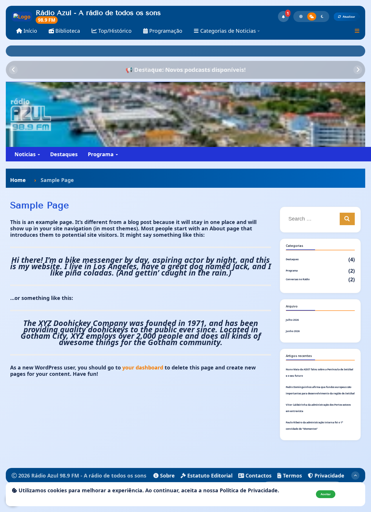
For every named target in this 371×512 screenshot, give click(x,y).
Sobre (167, 475)
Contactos (258, 475)
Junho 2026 (293, 331)
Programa (101, 154)
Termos (291, 475)
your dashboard (142, 367)
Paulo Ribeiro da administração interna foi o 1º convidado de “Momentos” (314, 425)
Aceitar (326, 494)
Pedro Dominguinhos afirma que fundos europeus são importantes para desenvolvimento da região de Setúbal (320, 390)
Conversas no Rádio (298, 279)
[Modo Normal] (311, 16)
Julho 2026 (292, 319)
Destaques (64, 154)
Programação (165, 30)
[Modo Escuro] (322, 16)
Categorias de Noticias (228, 30)
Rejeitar (348, 494)
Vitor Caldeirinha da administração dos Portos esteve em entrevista (318, 408)
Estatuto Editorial (209, 475)
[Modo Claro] (301, 16)
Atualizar (349, 16)
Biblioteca (67, 30)
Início (29, 30)
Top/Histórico (114, 30)
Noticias (25, 154)
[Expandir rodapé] (355, 475)
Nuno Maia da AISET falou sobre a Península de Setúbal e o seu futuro (319, 372)
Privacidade (328, 475)
